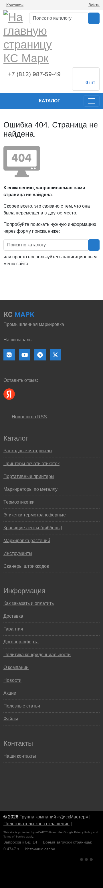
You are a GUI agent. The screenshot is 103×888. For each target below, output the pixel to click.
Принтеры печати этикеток (31, 463)
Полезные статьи (21, 705)
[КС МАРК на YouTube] (24, 354)
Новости (12, 680)
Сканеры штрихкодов (26, 566)
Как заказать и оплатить (28, 603)
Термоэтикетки (19, 502)
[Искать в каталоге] (94, 18)
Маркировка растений (26, 540)
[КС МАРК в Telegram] (40, 354)
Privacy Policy (83, 832)
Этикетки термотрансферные (34, 514)
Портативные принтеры (28, 476)
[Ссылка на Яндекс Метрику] (87, 858)
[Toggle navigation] (92, 101)
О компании (16, 667)
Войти (94, 5)
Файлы (10, 718)
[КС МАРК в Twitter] (55, 354)
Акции (9, 693)
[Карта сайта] (76, 823)
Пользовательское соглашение (36, 823)
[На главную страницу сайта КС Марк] (7, 101)
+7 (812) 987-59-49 (34, 74)
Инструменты (17, 553)
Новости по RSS (29, 416)
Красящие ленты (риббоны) (32, 527)
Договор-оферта (21, 641)
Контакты (14, 5)
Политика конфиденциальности (37, 654)
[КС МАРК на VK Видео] (9, 354)
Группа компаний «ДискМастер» (53, 816)
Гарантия (13, 629)
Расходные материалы (27, 450)
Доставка (13, 616)
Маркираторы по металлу (30, 489)
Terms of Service (14, 836)
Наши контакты (19, 756)
